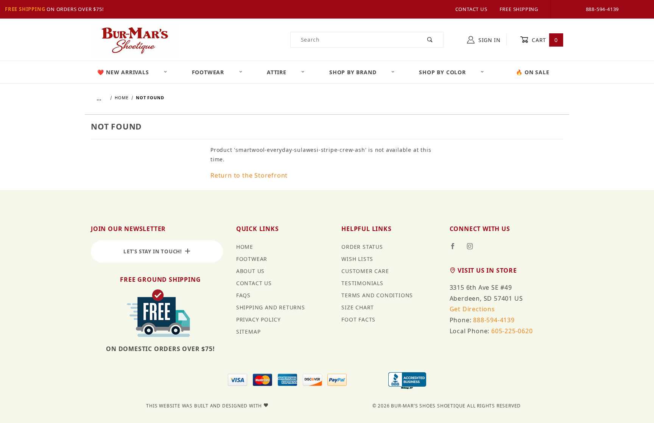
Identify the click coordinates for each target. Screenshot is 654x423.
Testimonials (362, 283)
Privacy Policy (258, 319)
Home (244, 246)
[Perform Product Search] (430, 39)
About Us (250, 271)
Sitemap (248, 331)
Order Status (362, 246)
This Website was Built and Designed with (204, 406)
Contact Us (471, 9)
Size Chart (357, 307)
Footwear (208, 72)
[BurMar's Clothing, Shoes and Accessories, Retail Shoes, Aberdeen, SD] (407, 381)
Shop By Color (442, 72)
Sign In (488, 40)
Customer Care (365, 271)
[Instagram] (473, 249)
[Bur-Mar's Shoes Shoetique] (135, 39)
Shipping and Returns (270, 307)
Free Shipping (25, 9)
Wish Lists (357, 258)
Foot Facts (358, 319)
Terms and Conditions (377, 295)
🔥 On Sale (532, 72)
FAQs (243, 295)
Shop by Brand (352, 72)
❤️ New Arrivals (123, 72)
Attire (277, 72)
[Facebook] (456, 249)
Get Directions (472, 309)
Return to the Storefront (249, 175)
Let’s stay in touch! (154, 251)
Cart (544, 40)
